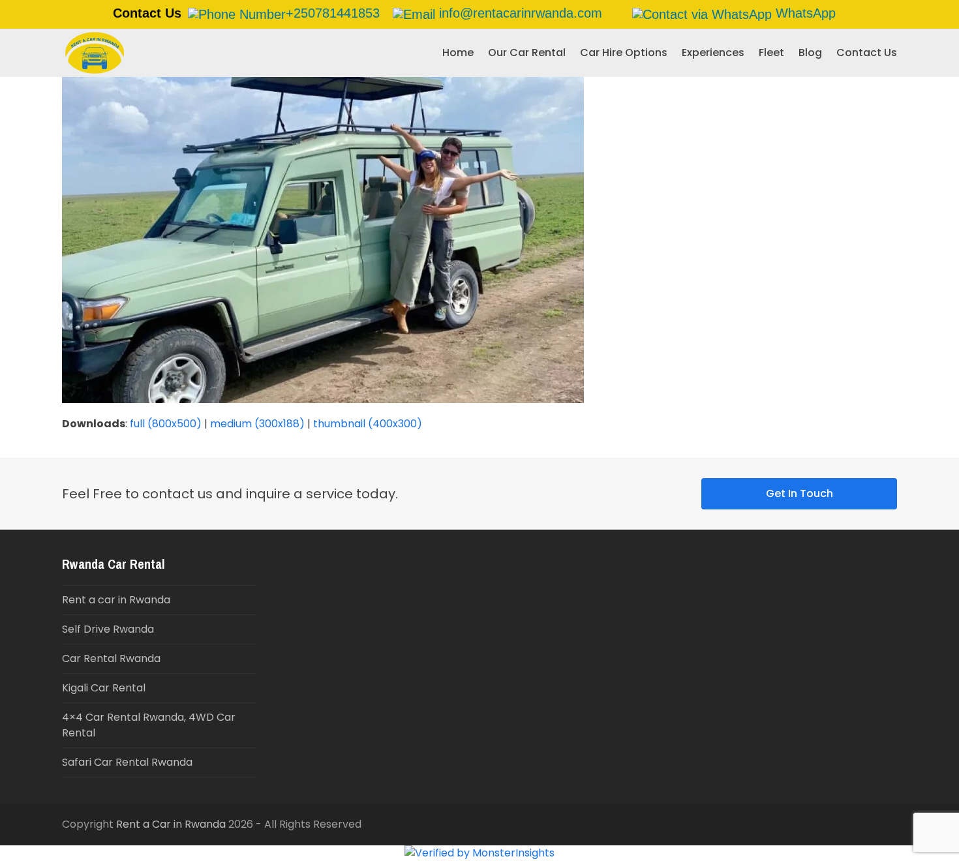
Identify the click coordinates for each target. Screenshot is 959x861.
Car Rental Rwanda (111, 658)
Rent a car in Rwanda (116, 599)
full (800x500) (166, 423)
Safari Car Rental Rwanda (127, 762)
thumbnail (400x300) (367, 423)
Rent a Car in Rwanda (171, 824)
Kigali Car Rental (103, 687)
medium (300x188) (257, 423)
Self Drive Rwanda (108, 629)
